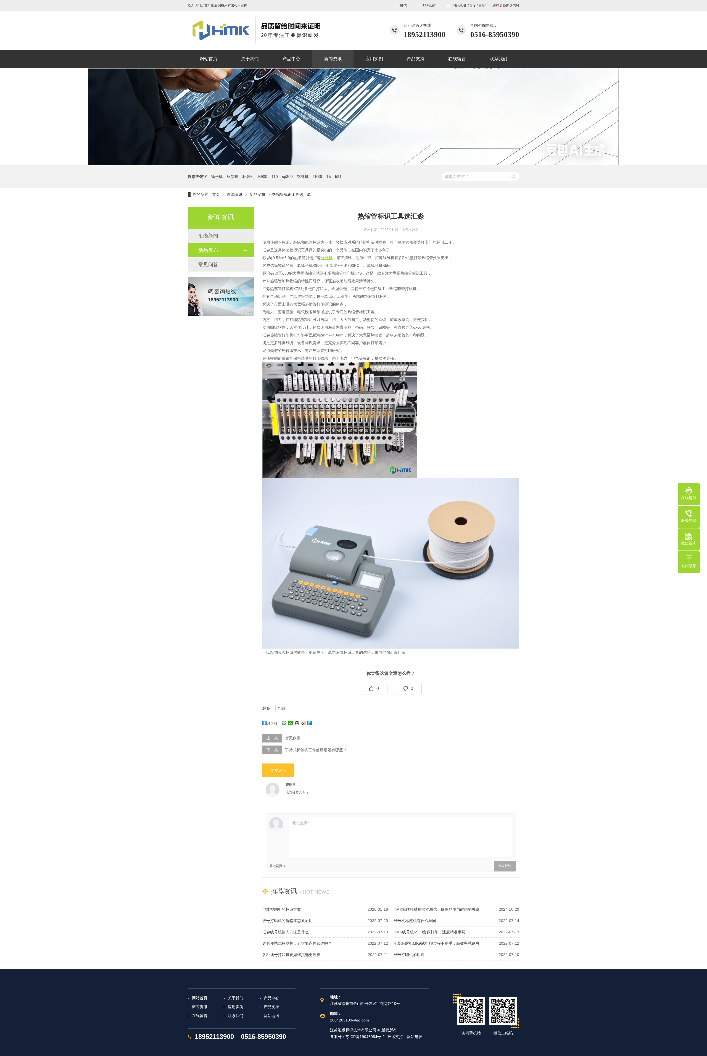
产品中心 (271, 998)
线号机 (217, 176)
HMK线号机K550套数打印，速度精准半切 (429, 932)
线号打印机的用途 (409, 954)
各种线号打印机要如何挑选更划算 (291, 954)
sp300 (287, 176)
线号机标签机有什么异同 (415, 920)
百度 (472, 5)
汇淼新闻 (208, 236)
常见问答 (208, 264)
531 (338, 176)
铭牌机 (302, 176)
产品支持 (271, 1007)
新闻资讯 (234, 194)
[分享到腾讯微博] (309, 723)
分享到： (273, 723)
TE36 (317, 176)
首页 (216, 194)
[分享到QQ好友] (297, 723)
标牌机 (248, 176)
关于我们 (235, 998)
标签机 (232, 176)
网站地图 (459, 5)
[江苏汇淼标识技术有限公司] (269, 30)
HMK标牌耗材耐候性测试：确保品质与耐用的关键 (436, 909)
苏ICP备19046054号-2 (365, 1036)
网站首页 (199, 998)
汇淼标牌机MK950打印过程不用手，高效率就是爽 (436, 943)
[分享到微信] (290, 723)
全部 (281, 708)
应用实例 (235, 1007)
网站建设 (414, 1036)
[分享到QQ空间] (284, 723)
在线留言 (199, 1015)
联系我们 (429, 5)
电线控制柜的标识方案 (281, 909)
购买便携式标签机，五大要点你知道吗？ (297, 943)
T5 (328, 176)
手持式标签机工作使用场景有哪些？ (316, 750)
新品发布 (257, 194)
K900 (262, 176)
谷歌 (481, 5)
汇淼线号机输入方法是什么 (285, 932)
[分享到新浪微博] (303, 723)
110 (274, 176)
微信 (403, 5)
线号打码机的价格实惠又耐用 (287, 920)
